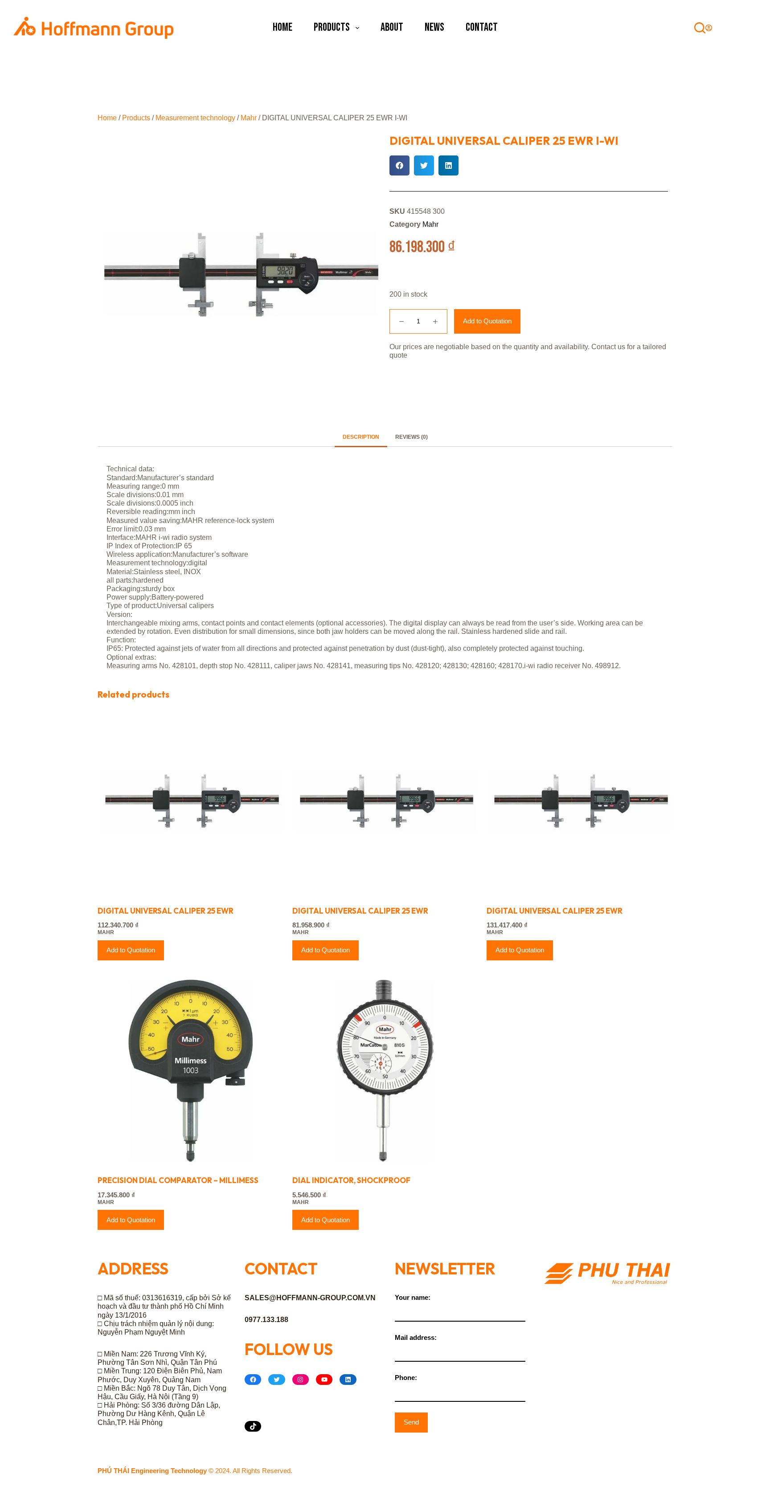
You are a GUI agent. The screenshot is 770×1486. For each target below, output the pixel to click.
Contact (482, 27)
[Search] (699, 27)
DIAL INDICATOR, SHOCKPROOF (351, 1180)
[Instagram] (300, 1379)
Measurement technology (195, 118)
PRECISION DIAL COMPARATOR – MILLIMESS (178, 1180)
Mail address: (416, 1337)
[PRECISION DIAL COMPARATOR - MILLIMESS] (190, 1071)
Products (332, 27)
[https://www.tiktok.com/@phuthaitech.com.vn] (253, 1426)
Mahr (249, 118)
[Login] (708, 27)
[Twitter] (276, 1379)
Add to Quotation (487, 321)
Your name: (412, 1297)
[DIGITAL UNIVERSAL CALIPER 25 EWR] (190, 801)
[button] (399, 165)
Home (282, 27)
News (434, 27)
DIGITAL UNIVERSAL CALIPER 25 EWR (165, 910)
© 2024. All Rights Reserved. (195, 1470)
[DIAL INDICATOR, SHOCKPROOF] (385, 1071)
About (392, 27)
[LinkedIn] (348, 1379)
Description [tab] (361, 437)
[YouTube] (324, 1379)
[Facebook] (253, 1379)
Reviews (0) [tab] (411, 437)
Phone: (406, 1377)
